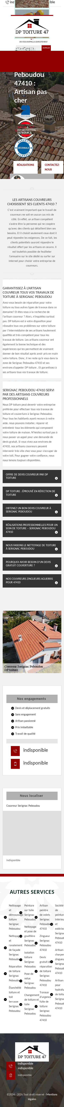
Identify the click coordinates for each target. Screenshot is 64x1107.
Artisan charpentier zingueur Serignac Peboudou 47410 (58, 962)
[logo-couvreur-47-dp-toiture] (32, 26)
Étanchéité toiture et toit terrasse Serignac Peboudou (11, 999)
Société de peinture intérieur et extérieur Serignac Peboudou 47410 (58, 924)
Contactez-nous (52, 167)
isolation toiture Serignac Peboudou (27, 959)
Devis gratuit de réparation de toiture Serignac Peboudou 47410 (42, 971)
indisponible (35, 750)
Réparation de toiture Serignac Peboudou (11, 973)
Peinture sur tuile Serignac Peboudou (27, 912)
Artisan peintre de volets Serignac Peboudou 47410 (42, 917)
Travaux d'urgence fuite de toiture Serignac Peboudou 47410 (42, 1006)
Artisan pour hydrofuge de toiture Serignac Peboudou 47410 (58, 994)
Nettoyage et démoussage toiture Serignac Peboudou (11, 917)
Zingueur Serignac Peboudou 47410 (42, 943)
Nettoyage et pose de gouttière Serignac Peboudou (27, 936)
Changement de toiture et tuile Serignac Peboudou (27, 1004)
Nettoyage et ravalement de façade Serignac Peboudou (11, 948)
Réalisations (25, 164)
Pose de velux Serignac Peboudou (27, 981)
